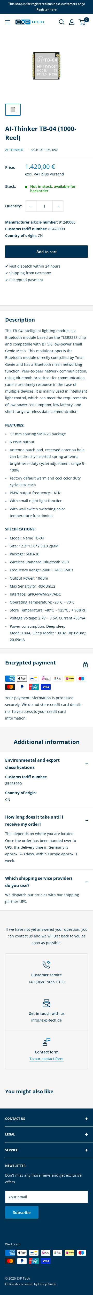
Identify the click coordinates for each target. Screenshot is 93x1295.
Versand (57, 174)
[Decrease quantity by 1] (30, 206)
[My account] (71, 22)
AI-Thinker (14, 149)
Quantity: (13, 205)
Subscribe (22, 1212)
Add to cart (46, 251)
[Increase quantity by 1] (58, 206)
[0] (82, 22)
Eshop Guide (47, 1284)
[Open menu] (7, 22)
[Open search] (62, 22)
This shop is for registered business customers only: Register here (46, 7)
